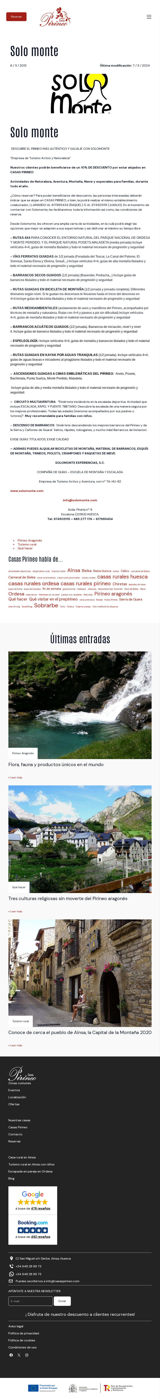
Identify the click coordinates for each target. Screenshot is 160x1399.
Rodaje (99, 600)
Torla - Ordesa (67, 606)
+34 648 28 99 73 (28, 1266)
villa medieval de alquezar (105, 606)
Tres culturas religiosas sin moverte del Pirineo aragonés (67, 898)
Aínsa (73, 570)
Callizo (125, 571)
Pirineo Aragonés (30, 540)
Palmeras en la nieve (49, 594)
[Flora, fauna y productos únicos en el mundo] (80, 705)
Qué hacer (25, 548)
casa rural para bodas (68, 577)
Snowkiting (27, 606)
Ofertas (14, 1104)
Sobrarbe (46, 605)
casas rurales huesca (122, 576)
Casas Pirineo (18, 1127)
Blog (11, 1178)
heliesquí (81, 589)
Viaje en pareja (83, 606)
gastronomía (69, 589)
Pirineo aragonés (113, 594)
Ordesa (16, 594)
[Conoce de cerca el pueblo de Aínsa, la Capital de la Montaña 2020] (80, 973)
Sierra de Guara (130, 599)
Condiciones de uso (22, 1347)
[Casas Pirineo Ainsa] (55, 16)
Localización (17, 1097)
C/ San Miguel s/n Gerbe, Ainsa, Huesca (43, 1258)
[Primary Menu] (149, 16)
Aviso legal (15, 1326)
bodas (116, 571)
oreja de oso (31, 594)
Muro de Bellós (131, 589)
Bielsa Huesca (102, 571)
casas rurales (89, 577)
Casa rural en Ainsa (22, 1157)
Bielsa (87, 570)
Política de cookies (21, 1340)
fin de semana (52, 589)
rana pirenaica (86, 600)
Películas (88, 594)
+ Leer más (15, 777)
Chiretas (120, 584)
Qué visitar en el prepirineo (53, 599)
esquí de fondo (15, 589)
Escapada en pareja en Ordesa (30, 1171)
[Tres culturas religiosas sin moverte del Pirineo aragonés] (80, 839)
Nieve (142, 589)
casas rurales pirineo (86, 583)
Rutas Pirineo (110, 600)
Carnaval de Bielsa (21, 577)
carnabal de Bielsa (140, 571)
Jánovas (92, 589)
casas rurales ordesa (33, 583)
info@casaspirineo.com (62, 1281)
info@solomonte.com (80, 500)
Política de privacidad (23, 1333)
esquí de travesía (32, 589)
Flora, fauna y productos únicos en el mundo (56, 764)
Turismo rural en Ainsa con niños (31, 1164)
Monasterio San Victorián (110, 589)
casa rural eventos (46, 577)
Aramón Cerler (59, 571)
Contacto (15, 1134)
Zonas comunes (19, 1083)
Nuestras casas (19, 1120)
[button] (33, 1200)
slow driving (14, 606)
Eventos (14, 1090)
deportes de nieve (137, 584)
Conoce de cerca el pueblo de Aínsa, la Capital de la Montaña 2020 (80, 1032)
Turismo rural (27, 544)
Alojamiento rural (41, 571)
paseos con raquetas (71, 594)
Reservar (16, 16)
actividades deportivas (19, 571)
